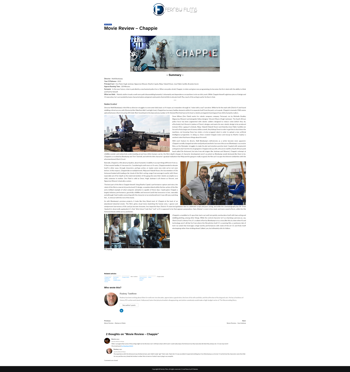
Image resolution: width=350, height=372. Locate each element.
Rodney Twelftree (128, 293)
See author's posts (129, 305)
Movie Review (108, 24)
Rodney (116, 349)
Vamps (149, 277)
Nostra (113, 339)
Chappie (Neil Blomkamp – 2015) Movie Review (108, 279)
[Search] (246, 21)
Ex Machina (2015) (127, 346)
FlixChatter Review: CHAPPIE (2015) (116, 279)
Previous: (115, 322)
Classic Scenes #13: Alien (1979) (143, 279)
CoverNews (185, 369)
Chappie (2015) (125, 277)
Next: (236, 322)
